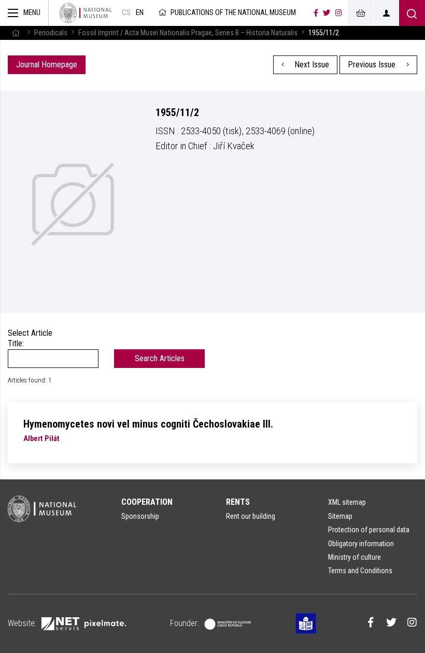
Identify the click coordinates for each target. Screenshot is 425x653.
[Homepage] (15, 33)
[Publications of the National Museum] (85, 13)
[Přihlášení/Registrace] (386, 13)
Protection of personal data (368, 530)
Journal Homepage (46, 64)
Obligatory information (361, 544)
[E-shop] (360, 13)
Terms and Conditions (360, 570)
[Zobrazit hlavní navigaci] (24, 13)
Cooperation (147, 502)
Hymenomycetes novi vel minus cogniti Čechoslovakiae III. (148, 424)
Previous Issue (373, 64)
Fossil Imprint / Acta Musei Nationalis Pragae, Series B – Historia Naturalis (188, 33)
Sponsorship (140, 516)
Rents (238, 502)
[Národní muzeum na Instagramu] (339, 13)
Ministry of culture (354, 557)
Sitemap (340, 516)
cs (126, 12)
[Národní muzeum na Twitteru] (326, 13)
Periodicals (50, 33)
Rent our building (250, 516)
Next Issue (310, 64)
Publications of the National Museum (233, 12)
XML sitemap (347, 502)
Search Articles (160, 358)
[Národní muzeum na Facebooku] (315, 13)
